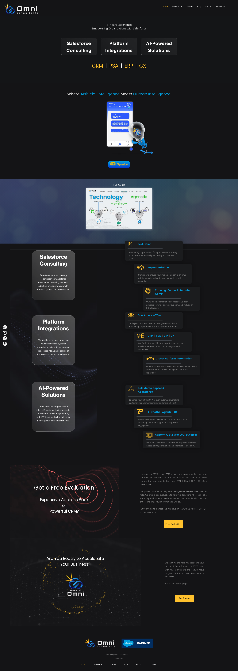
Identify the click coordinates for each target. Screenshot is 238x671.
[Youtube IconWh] (5, 333)
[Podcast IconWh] (5, 344)
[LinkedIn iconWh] (5, 327)
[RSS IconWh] (5, 338)
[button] (119, 208)
